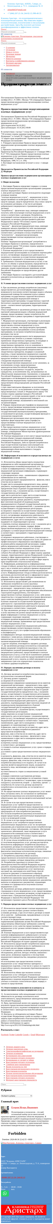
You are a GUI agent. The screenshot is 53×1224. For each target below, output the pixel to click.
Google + (26, 1035)
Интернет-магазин (13, 63)
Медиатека (10, 56)
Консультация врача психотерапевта (21, 1076)
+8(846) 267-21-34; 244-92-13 (13, 1177)
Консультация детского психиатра (20, 1062)
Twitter (12, 1035)
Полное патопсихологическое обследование (24, 1073)
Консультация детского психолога (20, 1058)
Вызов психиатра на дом (16, 1067)
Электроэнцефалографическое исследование (25, 1051)
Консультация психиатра (16, 1071)
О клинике (10, 47)
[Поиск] (25, 32)
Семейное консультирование (18, 1064)
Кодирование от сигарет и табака (20, 1060)
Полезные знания (13, 54)
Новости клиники (13, 59)
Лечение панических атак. (17, 1049)
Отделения (10, 50)
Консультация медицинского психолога (22, 1069)
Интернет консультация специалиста (21, 1080)
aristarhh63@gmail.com (17, 10)
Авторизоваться (12, 65)
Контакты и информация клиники (20, 61)
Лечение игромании (14, 1053)
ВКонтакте (40, 1035)
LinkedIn (18, 1035)
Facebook (5, 1035)
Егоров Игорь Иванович (24, 1107)
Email (33, 1035)
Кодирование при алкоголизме (19, 1056)
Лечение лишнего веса (15, 1047)
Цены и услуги (12, 52)
